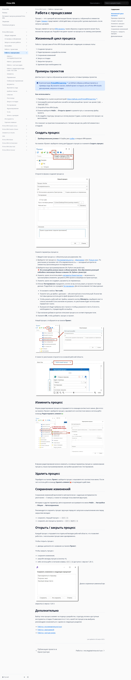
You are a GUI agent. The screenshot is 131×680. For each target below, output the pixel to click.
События (10, 95)
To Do (8, 112)
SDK (3, 136)
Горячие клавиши (10, 122)
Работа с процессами (12, 53)
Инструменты (9, 119)
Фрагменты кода (12, 88)
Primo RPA (5, 9)
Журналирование (13, 108)
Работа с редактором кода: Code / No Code (15, 69)
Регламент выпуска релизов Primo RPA (13, 17)
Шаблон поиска (12, 91)
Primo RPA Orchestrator (9, 143)
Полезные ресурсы (8, 25)
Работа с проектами (11, 49)
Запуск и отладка (12, 101)
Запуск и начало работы (13, 42)
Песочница (10, 98)
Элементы (10, 74)
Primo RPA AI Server (8, 150)
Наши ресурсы (95, 3)
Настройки (8, 46)
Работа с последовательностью (14, 57)
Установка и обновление (13, 39)
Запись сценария (12, 115)
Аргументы (10, 84)
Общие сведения (10, 35)
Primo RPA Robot (7, 140)
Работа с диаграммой (14, 61)
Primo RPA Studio (7, 32)
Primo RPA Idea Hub (8, 146)
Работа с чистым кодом (14, 65)
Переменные (11, 77)
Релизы (4, 13)
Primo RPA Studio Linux (9, 126)
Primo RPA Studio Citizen (10, 129)
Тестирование (11, 105)
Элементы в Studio (8, 133)
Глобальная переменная (15, 81)
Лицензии (5, 21)
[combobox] (116, 3)
